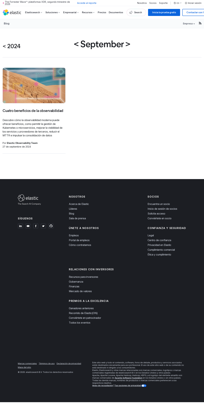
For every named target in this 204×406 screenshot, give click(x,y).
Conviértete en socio (159, 218)
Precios (102, 12)
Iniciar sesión (194, 3)
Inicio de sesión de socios (162, 208)
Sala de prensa (77, 218)
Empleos (74, 235)
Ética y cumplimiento (159, 254)
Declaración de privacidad (69, 363)
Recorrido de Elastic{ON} (83, 313)
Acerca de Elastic (79, 204)
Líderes (73, 208)
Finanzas (74, 286)
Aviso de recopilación (102, 385)
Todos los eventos (79, 322)
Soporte (163, 3)
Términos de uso (47, 363)
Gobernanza (76, 281)
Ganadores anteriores (81, 308)
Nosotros (142, 3)
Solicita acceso (156, 213)
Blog (6, 23)
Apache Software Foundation (128, 378)
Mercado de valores (80, 291)
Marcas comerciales (27, 363)
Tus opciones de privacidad (127, 385)
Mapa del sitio (24, 367)
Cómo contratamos (80, 245)
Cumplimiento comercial (161, 249)
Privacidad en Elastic (159, 245)
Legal (151, 235)
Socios (153, 3)
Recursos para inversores (83, 276)
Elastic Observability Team (22, 143)
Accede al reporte (86, 3)
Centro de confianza (159, 240)
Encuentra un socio (159, 204)
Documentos (116, 12)
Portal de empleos (79, 240)
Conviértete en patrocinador (85, 317)
